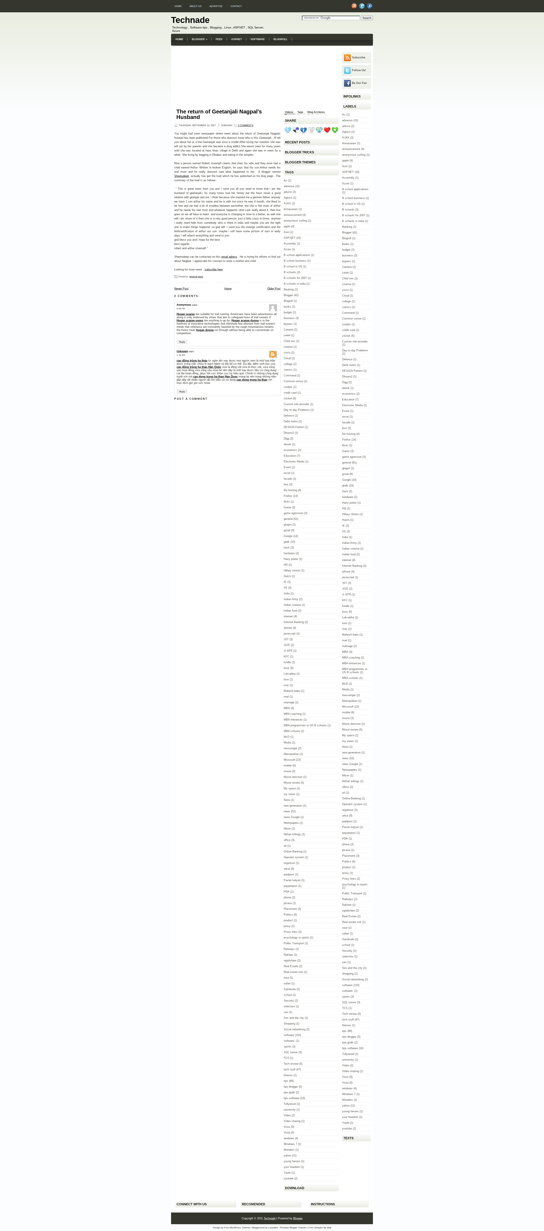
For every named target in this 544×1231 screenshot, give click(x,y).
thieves (288, 1075)
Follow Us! (359, 70)
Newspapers (291, 822)
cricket (288, 398)
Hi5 (286, 564)
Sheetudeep (181, 176)
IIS (285, 587)
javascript (290, 633)
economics (290, 450)
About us (195, 6)
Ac (285, 180)
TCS (286, 1058)
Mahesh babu (292, 691)
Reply (182, 342)
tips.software (291, 1098)
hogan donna (205, 330)
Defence (289, 415)
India (287, 593)
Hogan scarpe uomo (190, 320)
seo (286, 1012)
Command (290, 375)
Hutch (287, 576)
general (193, 276)
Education (290, 455)
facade (288, 478)
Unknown (182, 351)
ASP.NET (236, 39)
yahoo (287, 1155)
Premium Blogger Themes (293, 1227)
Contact (236, 6)
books (287, 306)
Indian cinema (292, 604)
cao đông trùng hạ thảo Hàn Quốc (199, 367)
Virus (287, 1126)
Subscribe (358, 57)
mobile (288, 765)
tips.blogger (291, 1086)
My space (290, 788)
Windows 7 (290, 1144)
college (288, 364)
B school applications (297, 255)
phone (287, 897)
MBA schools (292, 731)
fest (286, 484)
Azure (287, 249)
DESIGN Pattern (294, 427)
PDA (286, 891)
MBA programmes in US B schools (305, 725)
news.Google (292, 817)
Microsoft (289, 759)
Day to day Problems (297, 409)
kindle (287, 662)
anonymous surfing (295, 220)
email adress (229, 256)
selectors (289, 1006)
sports (287, 1046)
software (289, 1035)
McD (286, 736)
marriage (289, 702)
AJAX (287, 203)
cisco (287, 352)
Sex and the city (294, 1017)
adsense (289, 186)
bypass (288, 323)
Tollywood (290, 1103)
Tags (300, 112)
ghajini (288, 524)
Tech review (291, 1063)
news (200, 276)
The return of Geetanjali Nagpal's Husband (219, 114)
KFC (286, 656)
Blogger (199, 39)
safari (287, 983)
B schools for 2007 (295, 278)
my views (289, 794)
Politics (288, 914)
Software (258, 39)
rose (286, 977)
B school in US (293, 266)
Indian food (290, 610)
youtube (288, 1178)
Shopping (289, 1023)
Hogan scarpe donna (245, 320)
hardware (289, 553)
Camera (288, 329)
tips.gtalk (289, 1092)
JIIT (286, 639)
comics (288, 369)
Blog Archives (316, 112)
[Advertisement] (272, 48)
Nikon (287, 828)
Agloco (288, 197)
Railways (289, 949)
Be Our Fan (359, 83)
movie (287, 771)
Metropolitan (291, 754)
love (286, 679)
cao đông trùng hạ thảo (192, 360)
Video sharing (292, 1121)
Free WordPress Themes (237, 1227)
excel (287, 473)
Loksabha (290, 673)
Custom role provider (296, 404)
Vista (287, 1132)
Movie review (292, 782)
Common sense (293, 381)
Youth (287, 1172)
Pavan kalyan (292, 880)
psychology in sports (296, 937)
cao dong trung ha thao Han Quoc (215, 376)
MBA (287, 708)
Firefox (288, 495)
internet (288, 616)
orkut (287, 868)
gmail (287, 530)
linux (286, 668)
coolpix (288, 387)
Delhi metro (291, 421)
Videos (289, 112)
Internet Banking (294, 622)
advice (288, 192)
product (288, 920)
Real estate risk (293, 972)
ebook (287, 444)
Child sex (289, 341)
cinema (288, 346)
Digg (286, 438)
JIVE (287, 645)
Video (287, 1115)
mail (286, 696)
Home (177, 6)
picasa (288, 903)
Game (287, 507)
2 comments (245, 125)
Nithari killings (292, 834)
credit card (290, 392)
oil (285, 845)
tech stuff (289, 1069)
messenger (290, 748)
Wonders (289, 1149)
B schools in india (295, 283)
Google (288, 536)
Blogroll (280, 39)
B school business (295, 260)
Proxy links (291, 931)
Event (287, 467)
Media (287, 742)
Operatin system (294, 857)
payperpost (290, 886)
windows (289, 1138)
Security (289, 1000)
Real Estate (291, 966)
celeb (287, 335)
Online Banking (293, 851)
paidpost (289, 874)
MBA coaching (293, 713)
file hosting (290, 490)
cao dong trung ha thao (252, 379)
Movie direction (293, 777)
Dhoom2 (289, 432)
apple (287, 226)
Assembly (290, 243)
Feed (219, 39)
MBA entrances (293, 719)
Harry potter (291, 559)
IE (285, 582)
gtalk (287, 541)
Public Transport (294, 943)
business (289, 318)
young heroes (292, 1161)
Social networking (294, 1029)
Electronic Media (294, 461)
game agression (293, 513)
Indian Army (291, 599)
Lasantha (273, 1227)
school (288, 994)
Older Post (273, 288)
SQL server (291, 1052)
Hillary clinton (292, 570)
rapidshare (290, 960)
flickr (287, 501)
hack (287, 547)
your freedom (292, 1167)
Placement (290, 908)
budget (288, 312)
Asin (286, 232)
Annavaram (291, 209)
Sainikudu (290, 989)
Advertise (216, 6)
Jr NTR (288, 650)
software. (289, 1040)
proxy (287, 926)
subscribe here (214, 269)
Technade (190, 20)
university (290, 1109)
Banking (289, 289)
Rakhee (288, 954)
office (287, 840)
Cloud (287, 358)
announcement (293, 214)
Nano (287, 799)
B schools (290, 272)
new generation (293, 805)
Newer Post (181, 288)
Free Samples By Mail (320, 1227)
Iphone (288, 627)
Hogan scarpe (186, 314)
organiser (289, 863)
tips (286, 1081)
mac (286, 685)
